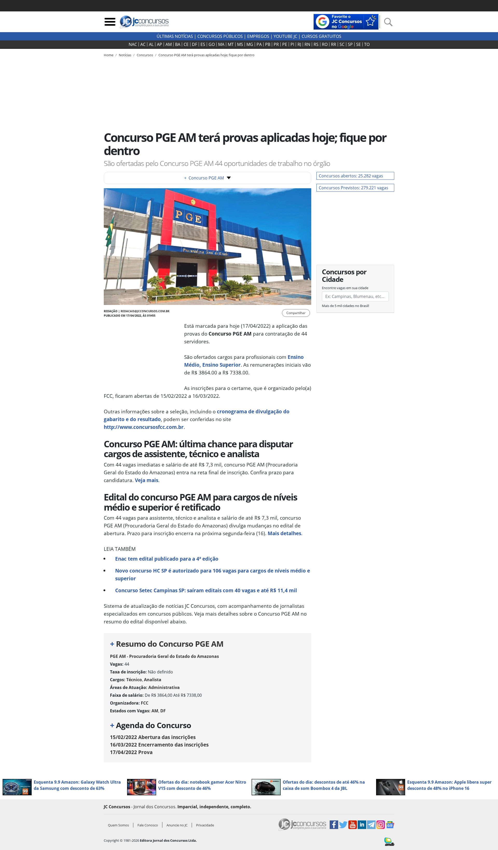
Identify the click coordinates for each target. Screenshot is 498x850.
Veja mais (146, 480)
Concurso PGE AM (204, 178)
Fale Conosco (147, 825)
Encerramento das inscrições (159, 744)
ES (202, 44)
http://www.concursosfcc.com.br (144, 426)
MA (221, 44)
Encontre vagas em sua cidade (345, 287)
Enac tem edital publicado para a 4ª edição (166, 558)
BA (177, 44)
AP (159, 44)
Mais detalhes (284, 533)
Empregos (258, 36)
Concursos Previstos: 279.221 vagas (353, 188)
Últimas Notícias (175, 36)
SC (342, 44)
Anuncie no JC (177, 825)
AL (151, 44)
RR (333, 44)
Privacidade (205, 825)
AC (143, 44)
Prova (131, 752)
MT (231, 44)
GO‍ (212, 44)
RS (316, 44)
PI (292, 44)
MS (240, 44)
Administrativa (164, 687)
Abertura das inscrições (153, 737)
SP (350, 44)
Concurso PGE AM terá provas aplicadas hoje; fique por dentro (206, 55)
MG (249, 44)
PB (267, 44)
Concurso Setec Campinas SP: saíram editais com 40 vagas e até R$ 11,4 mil (206, 590)
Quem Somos (118, 825)
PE (284, 44)
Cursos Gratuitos (321, 36)
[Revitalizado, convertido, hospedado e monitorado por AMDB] (389, 841)
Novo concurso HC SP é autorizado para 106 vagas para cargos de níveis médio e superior (212, 574)
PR (276, 44)
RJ (299, 44)
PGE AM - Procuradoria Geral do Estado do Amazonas (164, 656)
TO (367, 44)
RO (325, 44)
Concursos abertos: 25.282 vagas (351, 176)
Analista (152, 679)
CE (186, 44)
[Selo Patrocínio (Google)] (346, 21)
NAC (133, 44)
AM (168, 44)
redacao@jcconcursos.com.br (145, 311)
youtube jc (285, 36)
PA (259, 44)
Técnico (134, 679)
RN (307, 44)
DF (194, 44)
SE (358, 44)
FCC (144, 703)
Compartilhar (296, 313)
